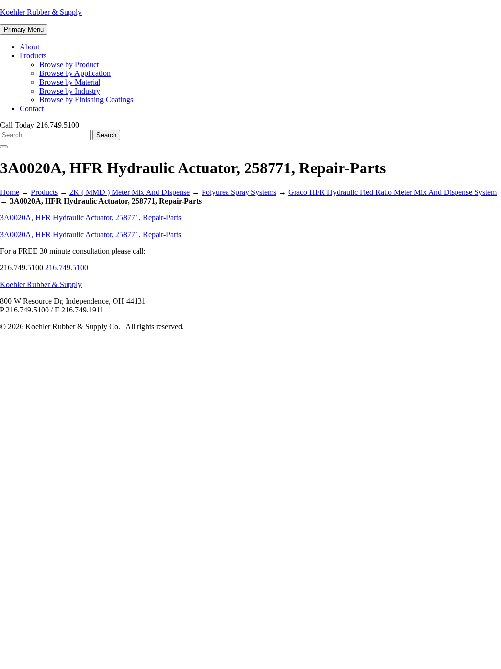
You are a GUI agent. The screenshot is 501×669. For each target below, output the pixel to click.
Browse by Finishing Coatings (86, 100)
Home (9, 192)
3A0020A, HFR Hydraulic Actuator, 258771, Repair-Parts (90, 218)
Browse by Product (69, 64)
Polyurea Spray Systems (239, 192)
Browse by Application (75, 73)
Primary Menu (24, 29)
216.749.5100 (66, 267)
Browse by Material (69, 82)
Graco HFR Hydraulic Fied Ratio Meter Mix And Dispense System (392, 192)
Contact (32, 108)
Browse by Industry (69, 91)
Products (33, 55)
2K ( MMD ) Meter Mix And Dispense (129, 192)
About (29, 47)
